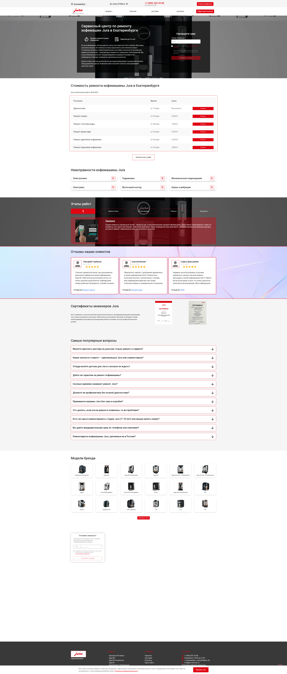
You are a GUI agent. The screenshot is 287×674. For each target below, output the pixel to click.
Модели (108, 11)
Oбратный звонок (205, 11)
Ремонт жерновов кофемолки (87, 147)
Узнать (203, 108)
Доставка (155, 11)
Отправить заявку (186, 58)
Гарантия (132, 11)
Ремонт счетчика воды (84, 124)
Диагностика (79, 108)
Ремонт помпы (80, 116)
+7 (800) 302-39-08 (154, 3)
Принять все (201, 670)
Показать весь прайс (143, 157)
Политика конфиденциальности (126, 671)
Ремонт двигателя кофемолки (87, 139)
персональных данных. (82, 554)
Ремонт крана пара (82, 132)
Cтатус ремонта (205, 4)
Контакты (180, 11)
